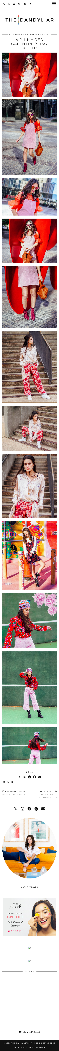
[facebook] (29, 809)
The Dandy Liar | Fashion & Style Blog (33, 1043)
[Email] (25, 3)
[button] (55, 3)
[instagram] (22, 809)
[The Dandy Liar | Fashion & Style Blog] (29, 15)
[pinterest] (36, 809)
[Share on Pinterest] (12, 782)
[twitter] (16, 809)
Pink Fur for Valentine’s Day (47, 794)
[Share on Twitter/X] (8, 782)
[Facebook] (19, 3)
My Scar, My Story (13, 793)
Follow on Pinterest (30, 1032)
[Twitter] (4, 3)
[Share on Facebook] (4, 782)
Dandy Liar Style (40, 35)
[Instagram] (9, 3)
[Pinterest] (14, 3)
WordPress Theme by (29, 1048)
